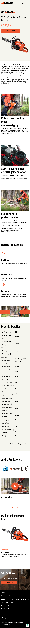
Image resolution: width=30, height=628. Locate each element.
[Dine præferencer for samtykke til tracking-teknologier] (27, 625)
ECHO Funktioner (6, 605)
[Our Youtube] (5, 618)
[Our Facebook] (2, 618)
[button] (5, 312)
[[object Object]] (26, 2)
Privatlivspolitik (5, 596)
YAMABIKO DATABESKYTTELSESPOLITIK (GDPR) (15, 599)
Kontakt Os (4, 612)
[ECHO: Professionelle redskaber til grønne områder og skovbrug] (7, 3)
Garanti (3, 592)
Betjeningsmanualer (7, 602)
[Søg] (22, 2)
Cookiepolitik (5, 609)
